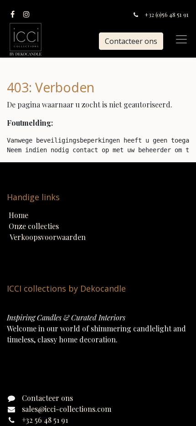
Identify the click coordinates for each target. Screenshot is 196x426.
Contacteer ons (131, 41)
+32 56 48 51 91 (45, 420)
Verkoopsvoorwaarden (48, 237)
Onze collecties (34, 226)
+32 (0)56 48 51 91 (166, 14)
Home (18, 215)
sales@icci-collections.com (66, 409)
